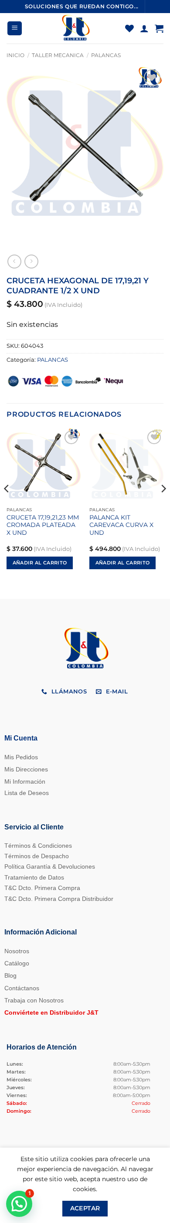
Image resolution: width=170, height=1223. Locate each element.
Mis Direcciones (26, 769)
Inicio (15, 55)
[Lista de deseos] (129, 28)
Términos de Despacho (36, 856)
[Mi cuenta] (144, 28)
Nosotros (16, 951)
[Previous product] (31, 261)
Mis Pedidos (21, 757)
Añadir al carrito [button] (40, 563)
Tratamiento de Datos (34, 877)
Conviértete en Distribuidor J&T (51, 1012)
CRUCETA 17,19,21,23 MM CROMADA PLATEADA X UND (43, 525)
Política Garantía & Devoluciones (49, 866)
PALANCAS (106, 55)
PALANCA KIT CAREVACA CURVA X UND (121, 525)
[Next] (163, 506)
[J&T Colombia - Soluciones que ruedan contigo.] (75, 28)
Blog (10, 975)
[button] (14, 28)
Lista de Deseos (26, 792)
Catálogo (16, 963)
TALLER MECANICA (58, 55)
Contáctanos (21, 988)
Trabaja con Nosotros (34, 1000)
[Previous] (7, 506)
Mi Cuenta (20, 738)
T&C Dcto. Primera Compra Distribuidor (58, 898)
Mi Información (24, 781)
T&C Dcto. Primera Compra (42, 887)
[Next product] (14, 261)
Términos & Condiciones (38, 845)
